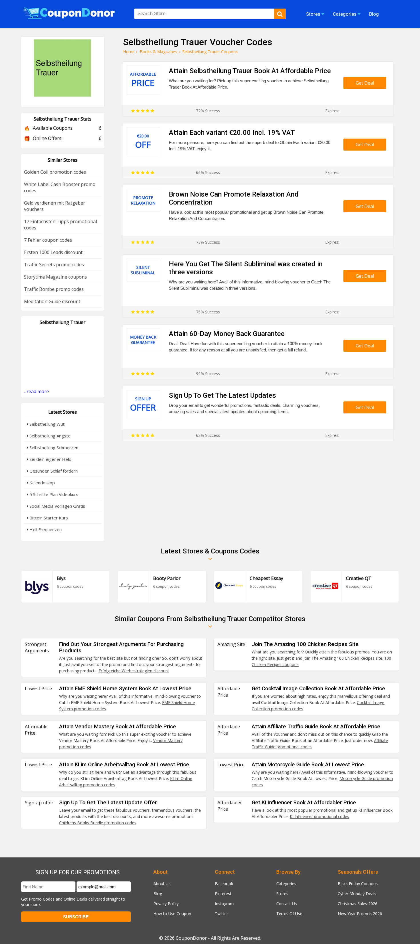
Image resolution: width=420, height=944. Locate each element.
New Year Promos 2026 (360, 913)
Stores (282, 893)
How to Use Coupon (172, 913)
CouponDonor (191, 938)
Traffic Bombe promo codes (54, 289)
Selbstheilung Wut (46, 424)
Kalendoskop (41, 482)
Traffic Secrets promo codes (54, 264)
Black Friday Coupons (358, 883)
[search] (280, 14)
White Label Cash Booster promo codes (59, 187)
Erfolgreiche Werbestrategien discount (134, 670)
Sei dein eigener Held (49, 459)
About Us (162, 883)
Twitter (221, 913)
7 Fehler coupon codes (48, 240)
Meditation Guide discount (52, 301)
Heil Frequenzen (45, 529)
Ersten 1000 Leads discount (53, 252)
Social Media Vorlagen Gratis (56, 506)
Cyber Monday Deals (357, 893)
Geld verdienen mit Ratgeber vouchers (54, 206)
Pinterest (223, 893)
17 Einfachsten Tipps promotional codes (60, 224)
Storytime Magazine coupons (55, 277)
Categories (286, 883)
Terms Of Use (289, 913)
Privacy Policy (166, 903)
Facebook (224, 883)
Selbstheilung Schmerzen (53, 447)
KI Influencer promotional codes (319, 816)
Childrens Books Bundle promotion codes (97, 822)
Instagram (224, 903)
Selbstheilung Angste (49, 436)
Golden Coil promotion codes (55, 172)
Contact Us (286, 903)
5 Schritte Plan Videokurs (53, 494)
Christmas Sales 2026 (357, 903)
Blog (157, 893)
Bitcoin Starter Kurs (48, 518)
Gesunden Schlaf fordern (53, 471)
